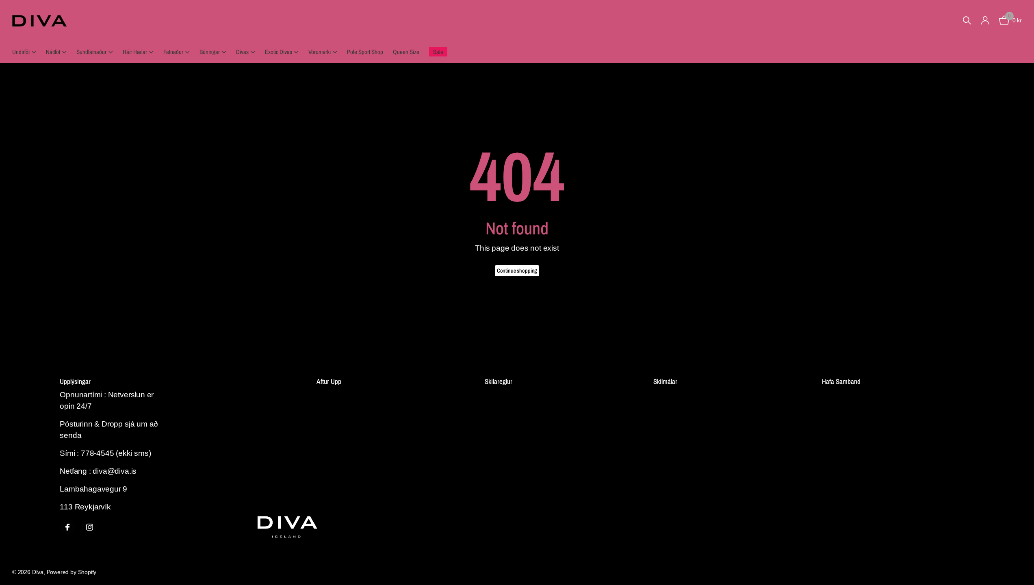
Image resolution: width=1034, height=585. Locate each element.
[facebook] (67, 527)
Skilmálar (665, 381)
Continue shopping (517, 270)
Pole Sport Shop (365, 52)
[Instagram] (89, 527)
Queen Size (406, 52)
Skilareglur (498, 381)
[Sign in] (985, 20)
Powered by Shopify (72, 572)
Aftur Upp (328, 381)
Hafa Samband (841, 381)
